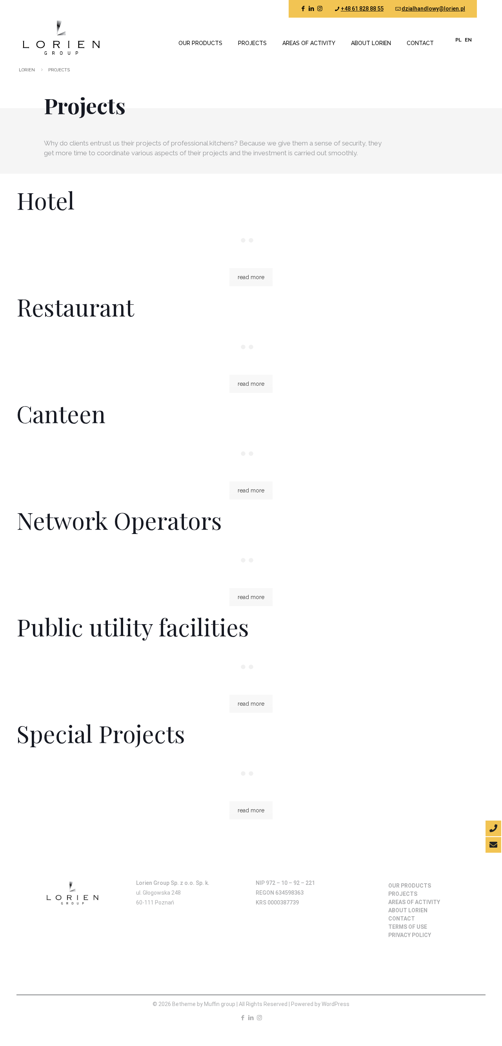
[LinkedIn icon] (312, 8)
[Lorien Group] (60, 37)
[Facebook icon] (303, 8)
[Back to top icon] (461, 1025)
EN (468, 40)
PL (458, 40)
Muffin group (219, 1004)
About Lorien (407, 910)
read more (251, 277)
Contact (401, 918)
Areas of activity (414, 902)
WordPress (335, 1004)
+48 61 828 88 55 (362, 8)
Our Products (409, 886)
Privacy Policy (409, 935)
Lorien (27, 70)
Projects (402, 894)
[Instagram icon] (320, 8)
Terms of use (407, 927)
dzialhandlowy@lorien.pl (433, 8)
